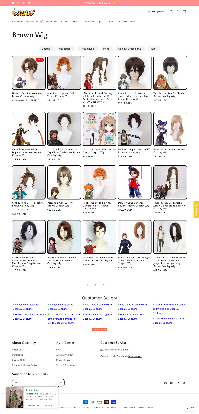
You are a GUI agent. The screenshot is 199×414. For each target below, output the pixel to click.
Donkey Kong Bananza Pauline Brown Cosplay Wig (133, 204)
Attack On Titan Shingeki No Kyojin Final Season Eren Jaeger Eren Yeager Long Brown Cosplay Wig (169, 261)
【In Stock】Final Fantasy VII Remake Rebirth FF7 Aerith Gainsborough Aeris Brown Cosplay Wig (97, 97)
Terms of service (113, 407)
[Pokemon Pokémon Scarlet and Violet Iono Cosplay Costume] (169, 309)
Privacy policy (98, 407)
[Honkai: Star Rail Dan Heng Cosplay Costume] (29, 317)
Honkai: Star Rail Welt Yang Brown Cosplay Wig (27, 94)
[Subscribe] (61, 382)
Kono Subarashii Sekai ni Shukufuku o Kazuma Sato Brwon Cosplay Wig (133, 96)
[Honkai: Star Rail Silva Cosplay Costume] (134, 317)
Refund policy (84, 407)
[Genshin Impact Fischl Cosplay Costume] (29, 307)
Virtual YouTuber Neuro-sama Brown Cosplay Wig (99, 151)
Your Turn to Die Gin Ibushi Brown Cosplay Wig (169, 94)
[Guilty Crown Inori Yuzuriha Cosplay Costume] (169, 321)
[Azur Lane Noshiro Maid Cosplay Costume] (99, 307)
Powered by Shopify (68, 407)
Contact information (146, 407)
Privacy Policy (63, 360)
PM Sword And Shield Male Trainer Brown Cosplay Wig (98, 259)
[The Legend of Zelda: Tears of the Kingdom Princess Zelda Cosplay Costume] (64, 319)
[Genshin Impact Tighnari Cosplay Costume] (99, 317)
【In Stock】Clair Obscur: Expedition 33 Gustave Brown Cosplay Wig (64, 152)
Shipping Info (18, 360)
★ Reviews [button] (196, 210)
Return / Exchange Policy (24, 365)
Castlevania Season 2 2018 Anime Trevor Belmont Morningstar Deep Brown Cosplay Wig (27, 261)
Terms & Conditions (66, 365)
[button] (65, 22)
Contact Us (17, 355)
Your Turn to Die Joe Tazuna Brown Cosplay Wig (28, 204)
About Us (16, 350)
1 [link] (87, 285)
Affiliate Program (64, 355)
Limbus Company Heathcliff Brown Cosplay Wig (134, 151)
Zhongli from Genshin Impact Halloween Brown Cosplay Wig (26, 152)
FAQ (58, 350)
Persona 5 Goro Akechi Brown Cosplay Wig (60, 204)
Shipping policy (129, 407)
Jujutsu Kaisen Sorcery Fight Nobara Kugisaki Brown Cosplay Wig (134, 260)
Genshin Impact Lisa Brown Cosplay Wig (169, 151)
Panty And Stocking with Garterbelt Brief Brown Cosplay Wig (97, 205)
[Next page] (111, 285)
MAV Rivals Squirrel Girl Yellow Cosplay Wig (60, 94)
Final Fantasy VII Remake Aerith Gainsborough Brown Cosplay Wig (169, 205)
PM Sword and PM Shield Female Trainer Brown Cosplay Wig (61, 260)
